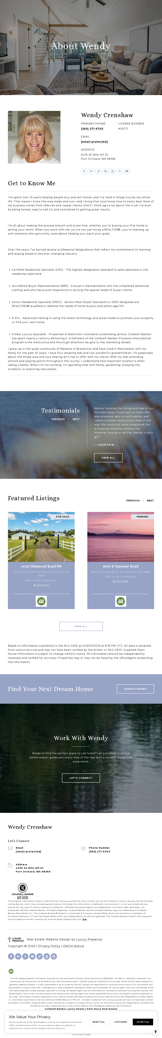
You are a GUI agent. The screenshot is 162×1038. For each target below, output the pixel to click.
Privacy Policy (49, 946)
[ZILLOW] (112, 171)
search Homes (135, 689)
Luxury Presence (89, 939)
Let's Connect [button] (81, 778)
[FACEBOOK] (84, 171)
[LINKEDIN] (91, 171)
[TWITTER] (120, 171)
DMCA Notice (73, 946)
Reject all (99, 1022)
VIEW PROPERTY (41, 560)
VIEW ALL (108, 457)
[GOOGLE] (105, 171)
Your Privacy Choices (81, 1034)
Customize (120, 1022)
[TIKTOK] (98, 171)
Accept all (143, 1022)
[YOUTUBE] (127, 171)
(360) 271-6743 (92, 128)
